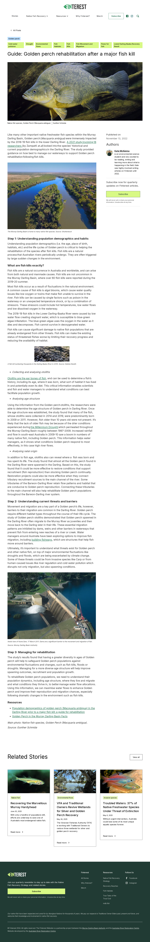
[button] (37, 16)
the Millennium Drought (44, 427)
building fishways (42, 539)
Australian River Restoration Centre (125, 928)
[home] (75, 6)
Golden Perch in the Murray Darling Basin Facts (40, 716)
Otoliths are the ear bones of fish (27, 378)
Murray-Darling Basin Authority (93, 928)
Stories (15, 16)
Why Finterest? (83, 16)
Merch (100, 16)
